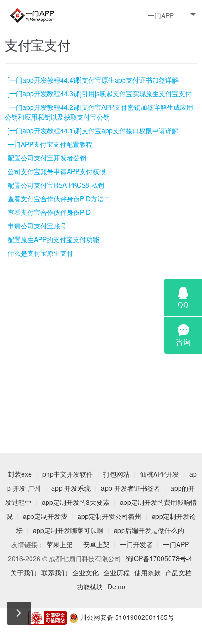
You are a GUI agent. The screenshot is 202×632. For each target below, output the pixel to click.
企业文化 (85, 572)
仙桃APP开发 (159, 474)
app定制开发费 (45, 516)
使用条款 (147, 572)
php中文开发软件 (67, 474)
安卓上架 (96, 544)
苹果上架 (60, 544)
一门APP (161, 15)
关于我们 (23, 572)
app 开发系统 (71, 488)
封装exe (20, 474)
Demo (116, 586)
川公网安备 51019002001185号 (126, 617)
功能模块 (90, 586)
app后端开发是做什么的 (149, 530)
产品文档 (178, 572)
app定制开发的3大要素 (75, 502)
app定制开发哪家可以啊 (68, 530)
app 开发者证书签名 (130, 488)
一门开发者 (136, 544)
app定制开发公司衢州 (109, 516)
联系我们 (54, 572)
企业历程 (116, 572)
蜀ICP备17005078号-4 (158, 558)
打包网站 (116, 474)
